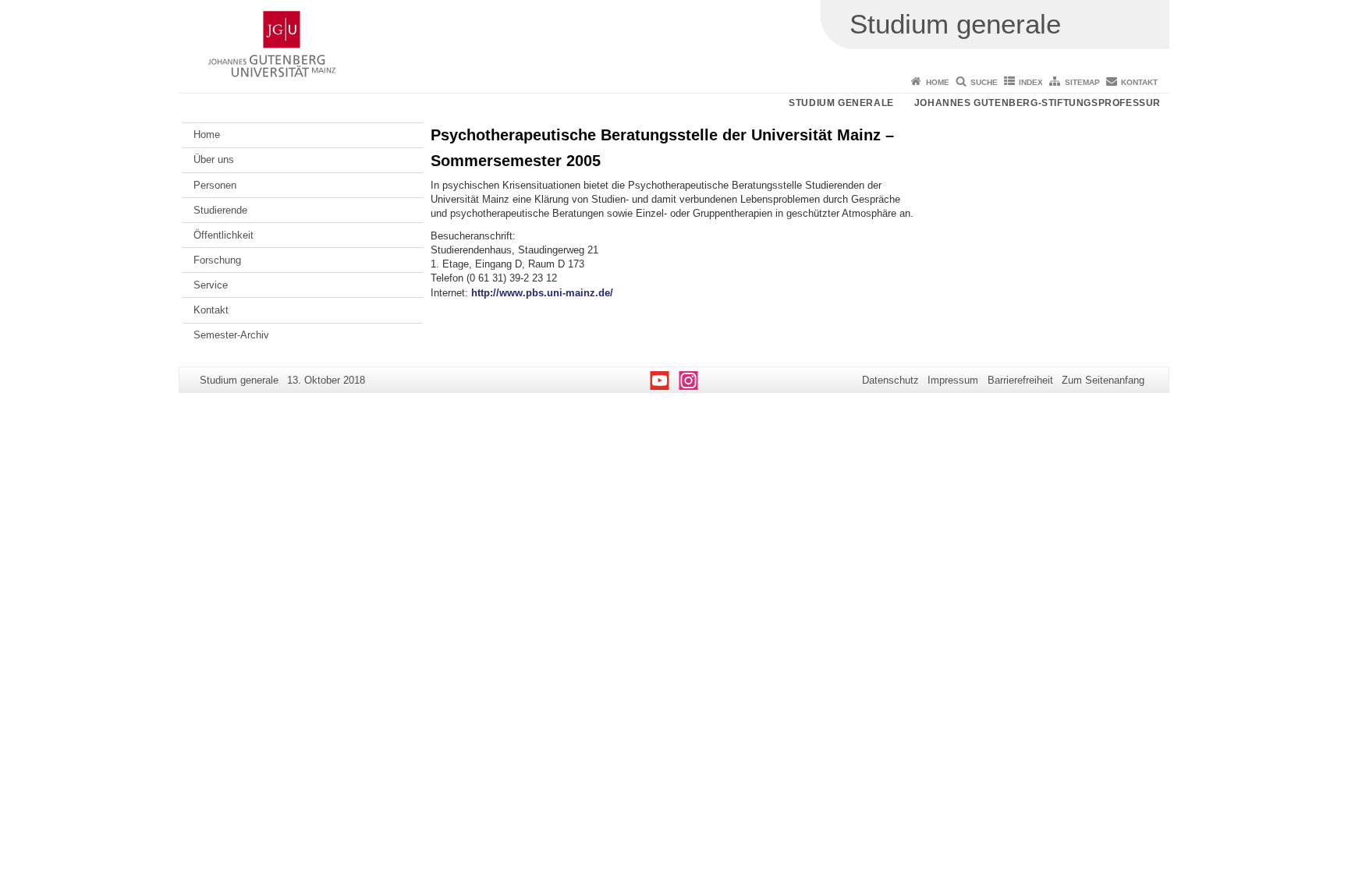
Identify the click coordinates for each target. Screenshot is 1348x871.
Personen (214, 185)
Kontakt (1139, 82)
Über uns (213, 159)
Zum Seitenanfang (1103, 380)
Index (1031, 82)
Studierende (220, 210)
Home (937, 82)
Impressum (953, 380)
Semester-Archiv (231, 335)
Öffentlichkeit (223, 235)
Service (210, 285)
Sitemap (1082, 82)
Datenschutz (890, 380)
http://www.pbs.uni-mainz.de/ (542, 293)
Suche (984, 82)
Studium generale (841, 102)
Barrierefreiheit (1020, 380)
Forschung (217, 260)
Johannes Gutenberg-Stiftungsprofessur (1037, 102)
